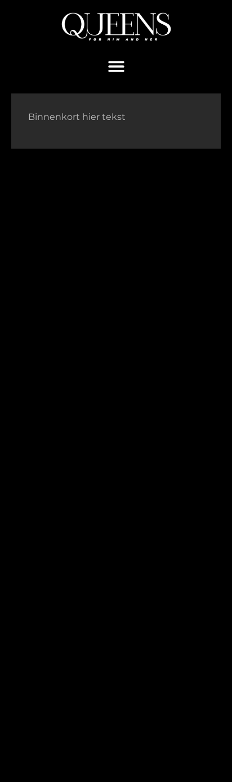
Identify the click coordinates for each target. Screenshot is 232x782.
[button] (116, 66)
